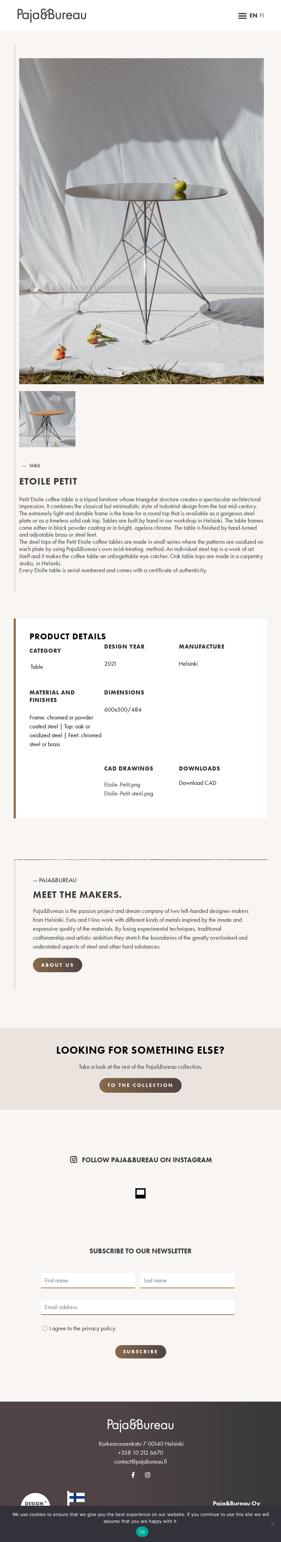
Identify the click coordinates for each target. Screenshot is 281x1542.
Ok (142, 1532)
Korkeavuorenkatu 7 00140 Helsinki (141, 1443)
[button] (242, 16)
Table (34, 465)
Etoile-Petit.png (122, 784)
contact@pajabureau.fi (140, 1461)
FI (262, 15)
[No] (272, 1523)
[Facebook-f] (133, 1474)
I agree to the (82, 1328)
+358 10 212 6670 (140, 1452)
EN (253, 15)
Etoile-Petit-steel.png (128, 793)
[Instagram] (147, 1474)
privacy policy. (99, 1328)
